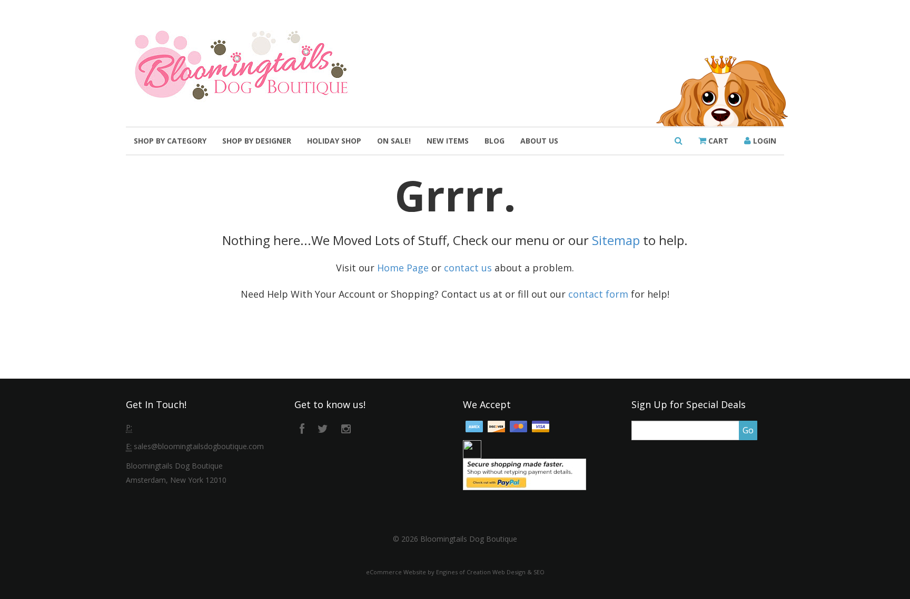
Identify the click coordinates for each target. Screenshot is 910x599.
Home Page (403, 267)
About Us (539, 141)
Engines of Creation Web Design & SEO (490, 572)
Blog (494, 141)
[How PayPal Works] (524, 474)
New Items (448, 141)
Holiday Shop (334, 141)
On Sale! (394, 141)
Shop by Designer (256, 141)
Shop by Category (170, 141)
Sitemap (616, 240)
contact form (598, 294)
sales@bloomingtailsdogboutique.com (199, 446)
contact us (468, 267)
